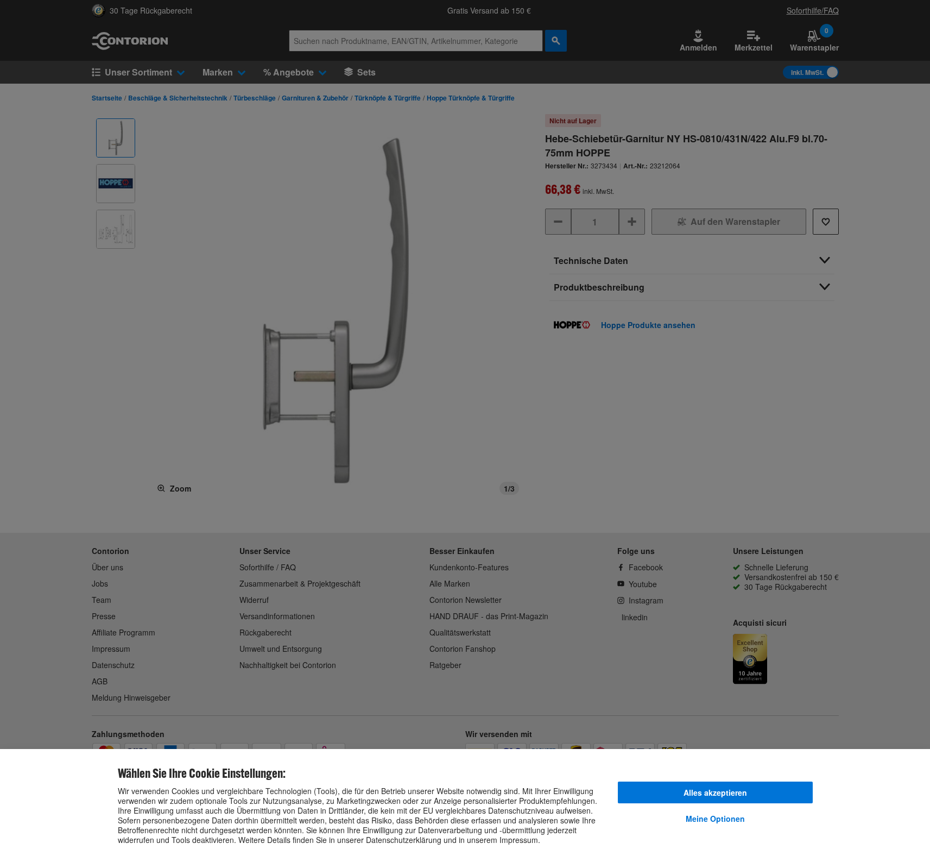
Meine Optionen (715, 818)
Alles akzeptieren (715, 792)
